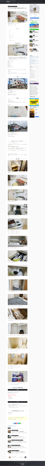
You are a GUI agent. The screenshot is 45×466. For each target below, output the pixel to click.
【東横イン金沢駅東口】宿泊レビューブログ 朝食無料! (34, 64)
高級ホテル (36, 94)
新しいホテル (33, 90)
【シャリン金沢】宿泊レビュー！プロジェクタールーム (17, 436)
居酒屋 (30, 90)
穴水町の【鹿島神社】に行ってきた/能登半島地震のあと (34, 57)
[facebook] (15, 423)
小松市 (33, 89)
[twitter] (13, 423)
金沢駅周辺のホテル (10, 425)
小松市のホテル (36, 89)
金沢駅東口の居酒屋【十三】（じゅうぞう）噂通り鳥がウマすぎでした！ (36, 45)
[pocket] (16, 423)
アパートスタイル (13, 426)
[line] (20, 423)
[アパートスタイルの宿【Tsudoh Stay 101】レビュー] (18, 423)
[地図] (14, 91)
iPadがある (31, 86)
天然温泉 (31, 89)
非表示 (18, 28)
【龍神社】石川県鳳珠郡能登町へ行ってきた (34, 60)
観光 (34, 93)
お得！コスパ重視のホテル (14, 425)
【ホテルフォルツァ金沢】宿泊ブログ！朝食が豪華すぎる (17, 431)
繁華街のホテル (31, 93)
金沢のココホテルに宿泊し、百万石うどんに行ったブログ (17, 446)
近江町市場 (37, 93)
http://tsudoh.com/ (17, 384)
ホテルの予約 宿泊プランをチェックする (11, 40)
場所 (9, 31)
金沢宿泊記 (8, 1)
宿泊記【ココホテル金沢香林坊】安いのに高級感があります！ (18, 451)
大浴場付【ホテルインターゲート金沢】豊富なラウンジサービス (18, 441)
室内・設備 (10, 35)
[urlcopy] (21, 423)
